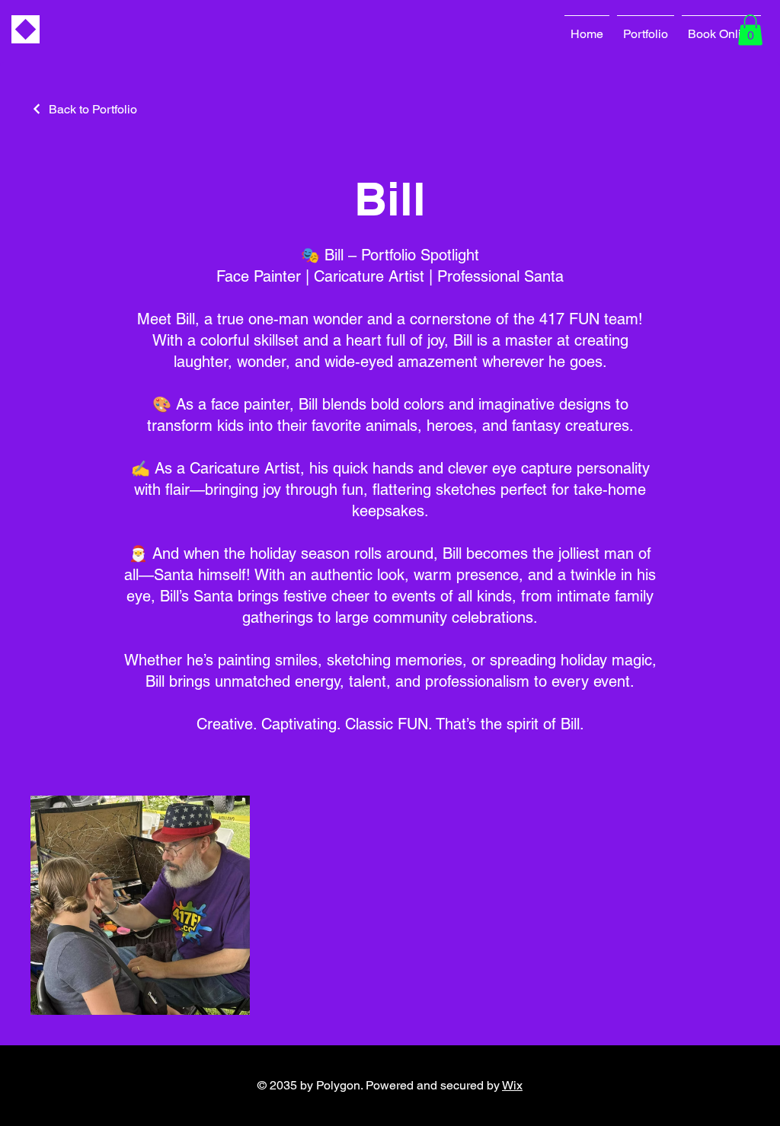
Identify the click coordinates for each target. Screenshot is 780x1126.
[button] (750, 30)
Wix (512, 1085)
